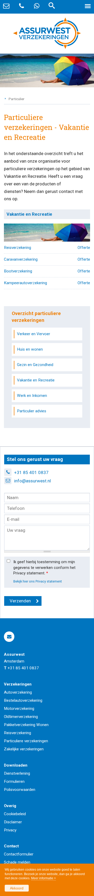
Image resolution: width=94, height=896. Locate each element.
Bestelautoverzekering (23, 700)
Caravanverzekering (21, 259)
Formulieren (14, 781)
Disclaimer (13, 822)
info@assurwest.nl (32, 480)
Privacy (10, 830)
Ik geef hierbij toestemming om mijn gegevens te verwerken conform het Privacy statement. (44, 567)
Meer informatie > (43, 878)
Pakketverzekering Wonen (26, 724)
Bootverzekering (18, 271)
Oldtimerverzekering (21, 716)
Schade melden (17, 862)
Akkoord (17, 888)
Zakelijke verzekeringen (24, 749)
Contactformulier (18, 854)
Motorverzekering (19, 708)
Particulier (17, 99)
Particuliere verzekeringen (26, 741)
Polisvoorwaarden (19, 789)
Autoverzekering (18, 692)
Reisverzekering (17, 247)
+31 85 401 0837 (31, 472)
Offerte (84, 247)
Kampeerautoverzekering (25, 283)
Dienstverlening (17, 773)
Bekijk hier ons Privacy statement (37, 581)
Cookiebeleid (15, 814)
